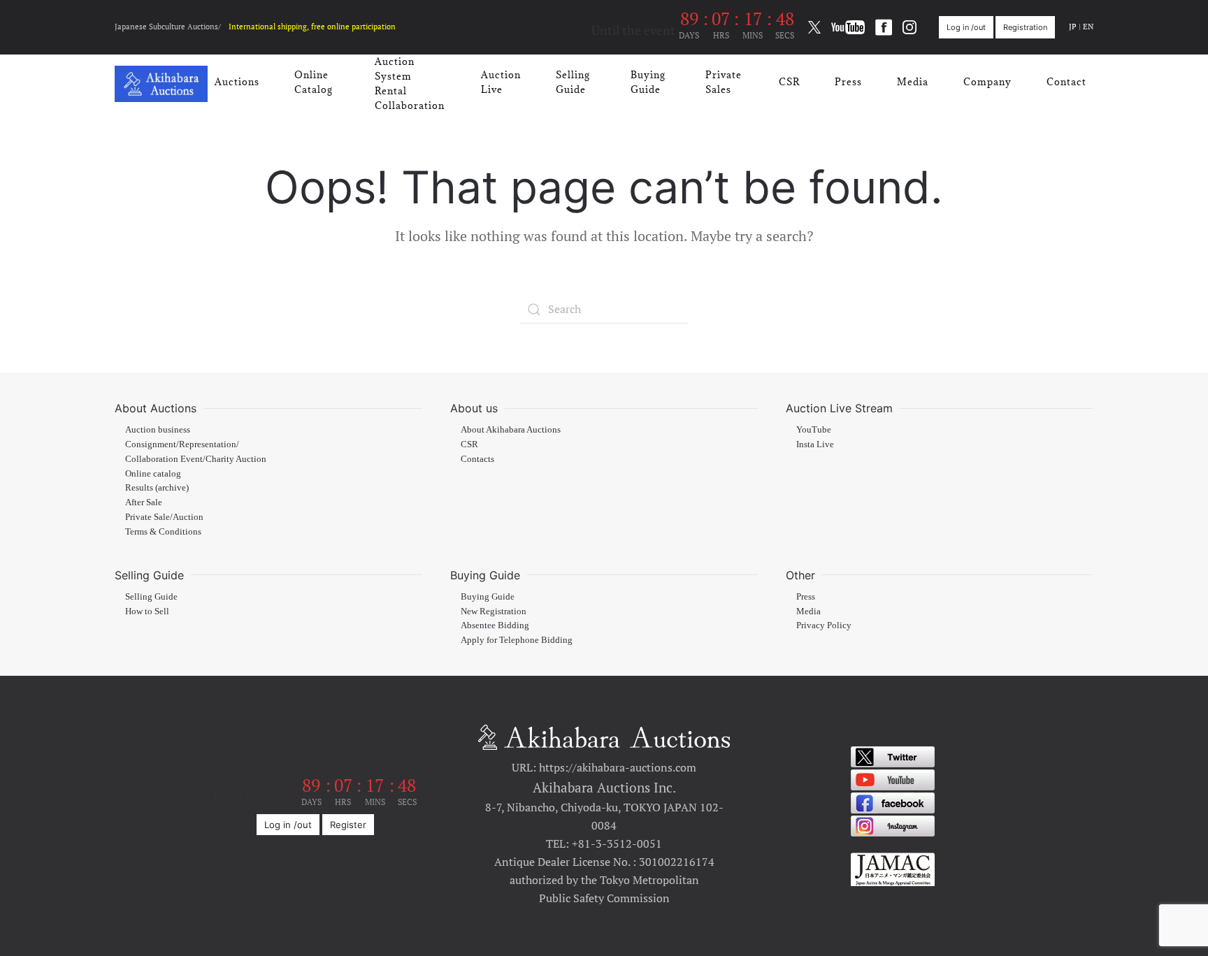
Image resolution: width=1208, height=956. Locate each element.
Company (987, 81)
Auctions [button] (237, 81)
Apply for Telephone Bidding (517, 640)
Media (912, 81)
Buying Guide (648, 82)
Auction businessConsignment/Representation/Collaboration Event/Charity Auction (195, 444)
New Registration (493, 611)
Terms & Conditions (163, 532)
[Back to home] (161, 84)
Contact (1066, 81)
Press (848, 81)
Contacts (477, 459)
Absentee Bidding (495, 625)
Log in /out (966, 27)
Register (348, 824)
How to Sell (147, 611)
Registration (1025, 27)
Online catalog (153, 474)
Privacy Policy (823, 625)
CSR (789, 81)
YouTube (813, 430)
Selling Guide (573, 82)
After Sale (143, 502)
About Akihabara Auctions (511, 430)
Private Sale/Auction (164, 517)
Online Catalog (313, 82)
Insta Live (815, 444)
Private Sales (723, 82)
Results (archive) (157, 488)
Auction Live (501, 82)
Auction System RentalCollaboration (410, 83)
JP (1073, 26)
